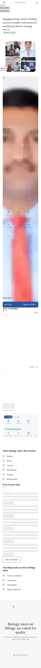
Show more (7, 298)
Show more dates (11, 560)
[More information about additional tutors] (15, 410)
